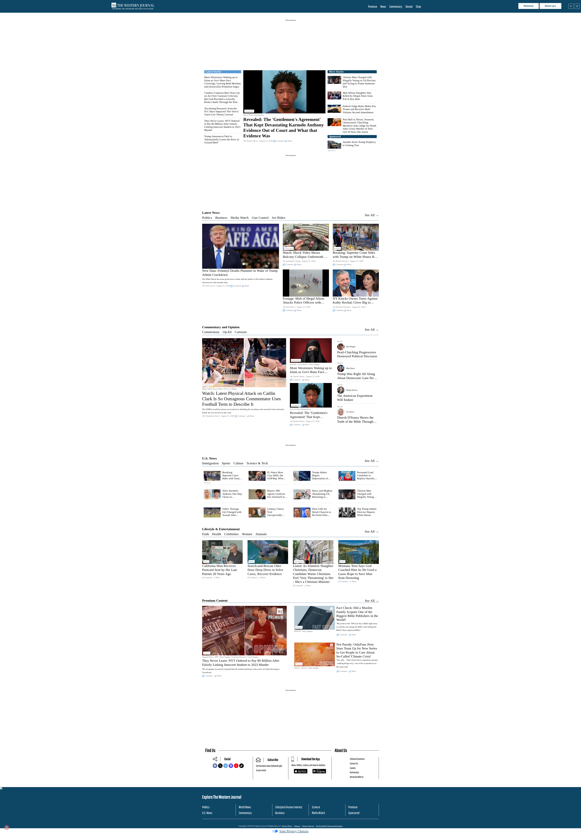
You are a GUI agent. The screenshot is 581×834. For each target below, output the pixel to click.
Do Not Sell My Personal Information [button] (329, 826)
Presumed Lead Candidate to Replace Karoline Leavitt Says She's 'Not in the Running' (366, 480)
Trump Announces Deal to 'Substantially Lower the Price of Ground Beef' (221, 139)
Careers (353, 767)
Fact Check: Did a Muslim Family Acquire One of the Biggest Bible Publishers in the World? (357, 614)
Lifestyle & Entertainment (221, 529)
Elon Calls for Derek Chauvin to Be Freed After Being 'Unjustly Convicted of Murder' (321, 516)
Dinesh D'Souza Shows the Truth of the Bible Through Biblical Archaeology (355, 421)
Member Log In (550, 5)
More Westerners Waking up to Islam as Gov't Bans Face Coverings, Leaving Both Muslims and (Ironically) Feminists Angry (222, 82)
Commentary (395, 6)
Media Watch (240, 218)
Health (216, 534)
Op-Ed (227, 332)
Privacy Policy (287, 826)
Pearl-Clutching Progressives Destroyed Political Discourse (357, 354)
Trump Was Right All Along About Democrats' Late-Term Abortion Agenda (356, 378)
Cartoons (241, 332)
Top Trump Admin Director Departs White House (366, 512)
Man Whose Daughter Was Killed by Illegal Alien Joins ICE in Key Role (358, 96)
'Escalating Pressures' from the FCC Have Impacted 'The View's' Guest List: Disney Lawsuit (221, 111)
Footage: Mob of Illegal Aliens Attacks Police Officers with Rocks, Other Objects (303, 302)
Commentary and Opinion (221, 327)
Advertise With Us (356, 776)
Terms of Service (308, 826)
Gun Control (260, 218)
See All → (372, 215)
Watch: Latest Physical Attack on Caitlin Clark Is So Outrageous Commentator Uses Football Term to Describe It (241, 399)
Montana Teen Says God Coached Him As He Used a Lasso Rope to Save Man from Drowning (357, 572)
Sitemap (297, 826)
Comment (280, 141)
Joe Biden (278, 218)
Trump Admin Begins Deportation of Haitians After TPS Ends (322, 478)
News (383, 6)
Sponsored (353, 813)
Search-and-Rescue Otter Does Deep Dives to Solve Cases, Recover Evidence (265, 570)
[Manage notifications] (6, 827)
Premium (372, 6)
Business (221, 218)
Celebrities (231, 534)
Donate (409, 6)
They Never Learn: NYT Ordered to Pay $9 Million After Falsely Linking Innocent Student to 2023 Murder (222, 125)
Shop (418, 6)
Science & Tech (257, 463)
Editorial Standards (357, 758)
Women (247, 534)
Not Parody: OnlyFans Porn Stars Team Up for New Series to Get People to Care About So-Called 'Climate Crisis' (356, 650)
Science (316, 807)
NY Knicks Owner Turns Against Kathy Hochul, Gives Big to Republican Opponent (355, 302)
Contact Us (354, 763)
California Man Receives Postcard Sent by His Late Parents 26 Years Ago (219, 570)
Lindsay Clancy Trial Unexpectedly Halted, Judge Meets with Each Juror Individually (277, 516)
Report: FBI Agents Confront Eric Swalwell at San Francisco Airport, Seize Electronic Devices (277, 498)
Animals (261, 534)
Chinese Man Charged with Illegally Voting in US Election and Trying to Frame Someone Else (359, 82)
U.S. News (209, 458)
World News (245, 807)
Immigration (210, 463)
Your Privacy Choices (294, 831)
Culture (238, 463)
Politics (207, 218)
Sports (226, 463)
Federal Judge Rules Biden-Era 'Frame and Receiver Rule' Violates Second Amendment (359, 109)
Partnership (354, 772)
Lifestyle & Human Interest (288, 807)
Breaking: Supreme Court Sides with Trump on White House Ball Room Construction (355, 257)
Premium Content (215, 600)
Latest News (211, 213)
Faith (205, 534)
